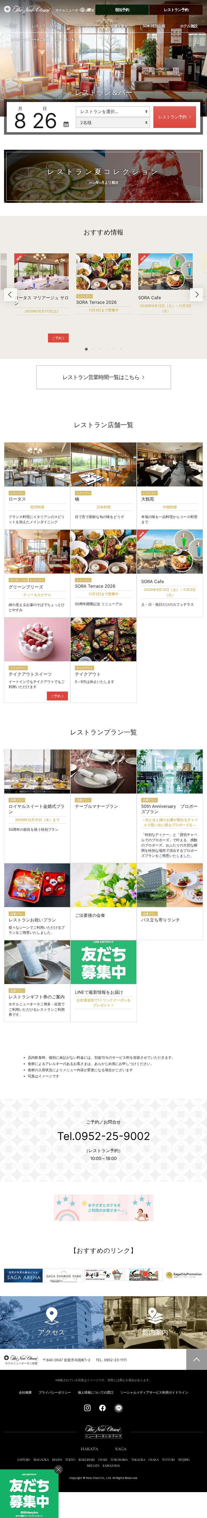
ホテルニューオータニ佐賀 (30, 40)
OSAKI (102, 1460)
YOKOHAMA (119, 1460)
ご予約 (57, 338)
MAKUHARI (87, 1460)
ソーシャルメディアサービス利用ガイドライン (154, 1392)
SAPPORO (23, 1460)
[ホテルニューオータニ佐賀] (25, 9)
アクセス (51, 1332)
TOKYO (70, 1460)
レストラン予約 (176, 9)
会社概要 (25, 1392)
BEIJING (184, 1460)
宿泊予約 (122, 9)
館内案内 (155, 1332)
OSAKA (153, 1460)
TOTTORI (168, 1460)
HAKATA (89, 1449)
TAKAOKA (138, 1460)
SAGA (120, 1449)
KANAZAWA (111, 1466)
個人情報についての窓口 (95, 1392)
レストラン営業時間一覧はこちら (101, 377)
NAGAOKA (41, 1460)
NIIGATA (93, 1466)
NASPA (57, 1460)
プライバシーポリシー (55, 1392)
